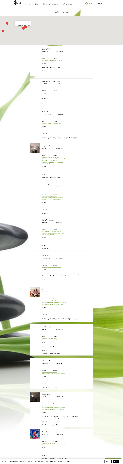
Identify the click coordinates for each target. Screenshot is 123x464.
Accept (116, 461)
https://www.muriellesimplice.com (50, 338)
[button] (27, 4)
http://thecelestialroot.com (48, 406)
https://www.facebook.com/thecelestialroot (53, 409)
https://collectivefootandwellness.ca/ (51, 231)
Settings (108, 461)
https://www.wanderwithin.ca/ (49, 372)
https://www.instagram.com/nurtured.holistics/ (54, 302)
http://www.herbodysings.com (49, 196)
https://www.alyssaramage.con (50, 443)
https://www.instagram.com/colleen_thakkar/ (53, 373)
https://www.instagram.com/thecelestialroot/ (53, 407)
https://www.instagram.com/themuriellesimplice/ (54, 339)
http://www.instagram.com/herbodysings (52, 197)
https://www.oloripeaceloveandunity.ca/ (52, 60)
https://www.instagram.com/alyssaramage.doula (54, 444)
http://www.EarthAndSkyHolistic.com (51, 123)
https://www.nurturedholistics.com (50, 301)
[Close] (121, 461)
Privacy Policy (66, 461)
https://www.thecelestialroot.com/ (50, 157)
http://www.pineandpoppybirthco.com (51, 267)
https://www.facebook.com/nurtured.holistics (53, 304)
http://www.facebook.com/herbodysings (52, 199)
